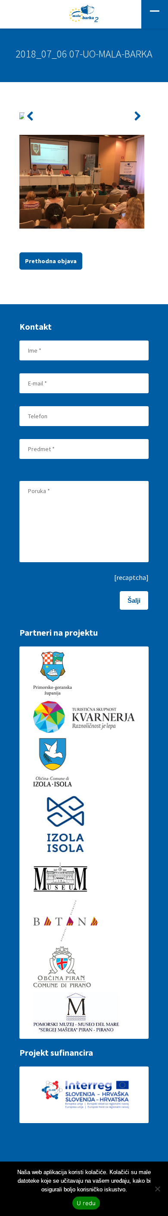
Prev (30, 116)
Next (137, 116)
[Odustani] (157, 1188)
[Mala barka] (84, 14)
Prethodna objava (51, 261)
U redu (86, 1203)
